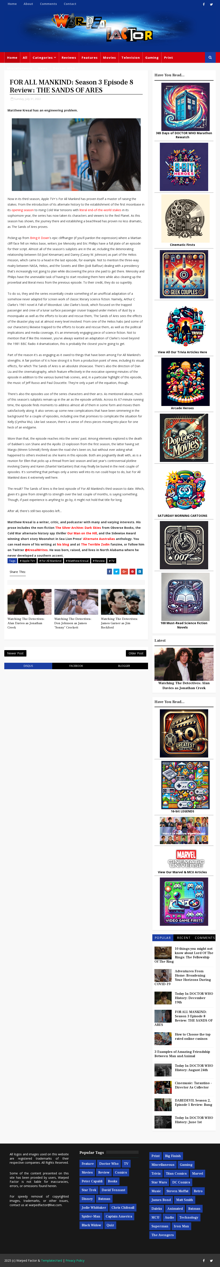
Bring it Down (39, 238)
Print (168, 57)
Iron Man (181, 1226)
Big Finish (173, 1156)
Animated (175, 1209)
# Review (99, 561)
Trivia (155, 1173)
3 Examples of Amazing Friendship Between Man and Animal (182, 1054)
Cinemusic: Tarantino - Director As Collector (193, 1085)
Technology (188, 1217)
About (28, 4)
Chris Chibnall (123, 1207)
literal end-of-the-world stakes (100, 210)
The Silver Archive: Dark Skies (78, 528)
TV (126, 1164)
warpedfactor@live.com (45, 1205)
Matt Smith (184, 1200)
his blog (63, 544)
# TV (112, 561)
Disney (87, 1199)
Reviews (69, 57)
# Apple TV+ (27, 561)
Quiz (110, 1225)
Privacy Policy (75, 1260)
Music (156, 1191)
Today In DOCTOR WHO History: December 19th (194, 998)
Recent (184, 938)
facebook (76, 666)
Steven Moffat (177, 1191)
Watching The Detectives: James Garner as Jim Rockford (119, 623)
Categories (43, 57)
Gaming (152, 57)
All (25, 57)
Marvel (197, 1173)
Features (90, 57)
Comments (48, 4)
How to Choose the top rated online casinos (193, 1036)
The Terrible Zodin (95, 544)
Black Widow (91, 1225)
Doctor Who (64, 68)
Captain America (119, 1216)
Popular (163, 938)
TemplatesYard (51, 1260)
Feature (88, 1164)
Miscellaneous (19, 68)
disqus (28, 666)
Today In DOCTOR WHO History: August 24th (194, 1068)
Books (112, 1181)
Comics (121, 1172)
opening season (23, 210)
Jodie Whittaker (94, 1207)
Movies (109, 57)
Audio (169, 1217)
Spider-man (91, 1216)
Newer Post (15, 653)
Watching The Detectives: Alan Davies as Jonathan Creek (26, 623)
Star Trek (89, 1190)
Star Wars (159, 1182)
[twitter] (211, 4)
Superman (159, 1226)
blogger (124, 666)
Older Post (136, 653)
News (43, 68)
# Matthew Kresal (77, 561)
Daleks (156, 1209)
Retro (198, 1191)
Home (12, 4)
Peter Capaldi (92, 1181)
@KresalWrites (36, 550)
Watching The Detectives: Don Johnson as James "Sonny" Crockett (72, 623)
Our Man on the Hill (82, 533)
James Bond (161, 1200)
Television (130, 57)
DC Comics (181, 1182)
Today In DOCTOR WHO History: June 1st (194, 1120)
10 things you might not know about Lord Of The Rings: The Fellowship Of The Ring (183, 955)
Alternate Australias (99, 539)
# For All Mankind (50, 561)
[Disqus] (76, 727)
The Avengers (162, 1235)
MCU (155, 1217)
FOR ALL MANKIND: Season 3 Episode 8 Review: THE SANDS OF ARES (183, 1018)
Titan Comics (176, 1173)
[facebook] (204, 4)
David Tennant (113, 1190)
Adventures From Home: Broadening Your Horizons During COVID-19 (182, 977)
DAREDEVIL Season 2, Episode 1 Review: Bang (193, 1102)
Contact (70, 4)
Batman (104, 1199)
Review (104, 1172)
